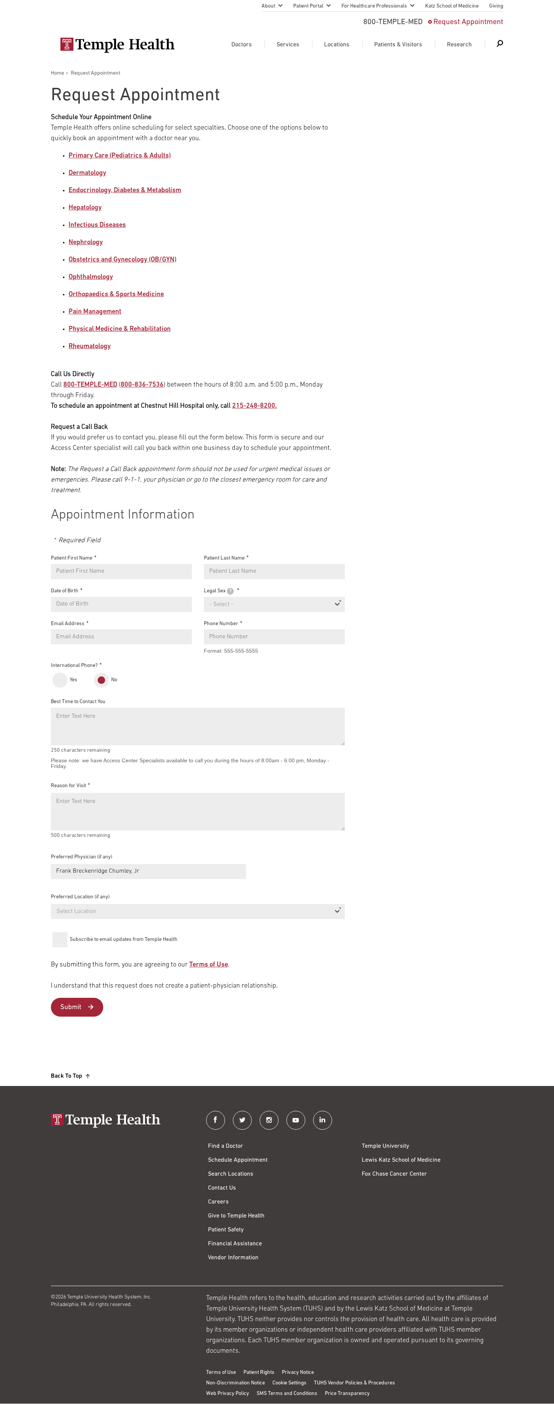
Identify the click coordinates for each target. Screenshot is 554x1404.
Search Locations (230, 1174)
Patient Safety (226, 1230)
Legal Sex (217, 591)
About (268, 6)
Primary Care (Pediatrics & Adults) (120, 156)
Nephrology (86, 242)
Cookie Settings (289, 1383)
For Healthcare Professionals (374, 6)
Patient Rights (258, 1372)
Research (459, 45)
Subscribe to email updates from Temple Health (124, 939)
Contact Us (222, 1188)
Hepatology (85, 208)
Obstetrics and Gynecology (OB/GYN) (122, 260)
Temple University (385, 1146)
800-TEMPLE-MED (90, 385)
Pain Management (95, 312)
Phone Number (221, 623)
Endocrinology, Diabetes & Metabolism (125, 190)
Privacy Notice (298, 1372)
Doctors (241, 45)
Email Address (67, 623)
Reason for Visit (68, 786)
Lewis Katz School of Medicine (401, 1160)
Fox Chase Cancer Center (394, 1174)
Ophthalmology (91, 277)
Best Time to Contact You (78, 702)
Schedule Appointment (238, 1160)
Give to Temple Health (236, 1216)
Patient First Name (71, 558)
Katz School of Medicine (452, 6)
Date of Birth (64, 591)
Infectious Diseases (97, 225)
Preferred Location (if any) (80, 897)
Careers (218, 1202)
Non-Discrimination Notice (235, 1383)
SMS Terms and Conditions (287, 1393)
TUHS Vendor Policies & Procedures (354, 1383)
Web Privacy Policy (227, 1393)
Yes (73, 680)
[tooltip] (230, 591)
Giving (496, 6)
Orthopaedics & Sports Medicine (116, 294)
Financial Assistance (235, 1244)
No (114, 680)
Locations (336, 45)
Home (57, 73)
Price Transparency (347, 1393)
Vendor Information (233, 1258)
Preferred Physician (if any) (81, 857)
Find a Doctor (225, 1146)
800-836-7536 (142, 385)
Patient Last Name (224, 558)
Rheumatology (90, 346)
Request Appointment (468, 22)
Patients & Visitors (398, 45)
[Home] (121, 1121)
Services (288, 45)
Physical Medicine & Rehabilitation (120, 329)
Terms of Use (208, 965)
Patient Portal (308, 6)
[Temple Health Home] (117, 45)
